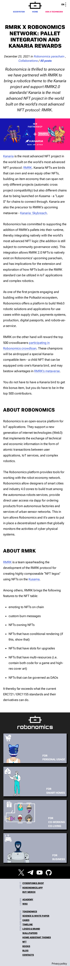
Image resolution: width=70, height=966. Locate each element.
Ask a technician (54, 12)
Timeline (27, 924)
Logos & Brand (31, 929)
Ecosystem (19, 12)
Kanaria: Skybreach (33, 213)
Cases (25, 920)
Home (35, 12)
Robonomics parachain (49, 56)
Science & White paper (35, 916)
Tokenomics (29, 911)
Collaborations (28, 60)
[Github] (49, 873)
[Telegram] (30, 873)
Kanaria (8, 156)
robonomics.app (32, 887)
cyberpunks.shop (33, 883)
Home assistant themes (36, 937)
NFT (24, 941)
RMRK (27, 167)
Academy (27, 899)
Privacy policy (59, 963)
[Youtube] (40, 873)
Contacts (28, 955)
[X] (21, 873)
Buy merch (28, 892)
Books (26, 946)
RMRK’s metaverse (47, 371)
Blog (25, 950)
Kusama (34, 579)
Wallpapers (29, 933)
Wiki (25, 904)
